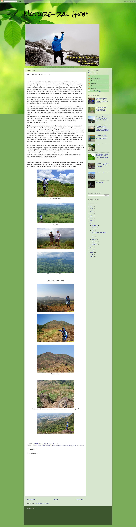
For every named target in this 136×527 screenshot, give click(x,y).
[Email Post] (58, 443)
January (94, 244)
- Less (95, 72)
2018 (92, 213)
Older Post (80, 499)
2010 (92, 252)
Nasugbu (55, 445)
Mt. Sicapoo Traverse (102, 172)
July (93, 230)
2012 (92, 247)
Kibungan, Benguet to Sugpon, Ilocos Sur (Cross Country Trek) (102, 118)
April (93, 237)
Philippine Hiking (63, 445)
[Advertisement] (97, 270)
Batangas (34, 445)
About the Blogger (96, 91)
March (94, 239)
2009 (92, 254)
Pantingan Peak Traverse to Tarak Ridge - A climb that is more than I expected (102, 128)
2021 (92, 208)
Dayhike (40, 445)
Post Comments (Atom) (42, 503)
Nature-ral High (56, 14)
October (94, 228)
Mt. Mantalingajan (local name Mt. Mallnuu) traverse (101, 109)
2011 (92, 249)
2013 (92, 223)
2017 (92, 216)
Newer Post (31, 499)
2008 (92, 257)
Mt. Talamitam (47, 445)
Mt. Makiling (99, 182)
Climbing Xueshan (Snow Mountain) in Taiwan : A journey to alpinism (102, 100)
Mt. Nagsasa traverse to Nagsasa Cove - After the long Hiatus (102, 155)
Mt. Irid (98, 145)
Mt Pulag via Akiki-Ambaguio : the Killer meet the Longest (102, 137)
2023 (92, 206)
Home (56, 499)
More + (90, 72)
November (95, 225)
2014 (92, 221)
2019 (92, 211)
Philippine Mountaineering (76, 445)
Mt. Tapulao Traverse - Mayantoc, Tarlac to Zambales (102, 165)
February (95, 242)
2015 (92, 218)
